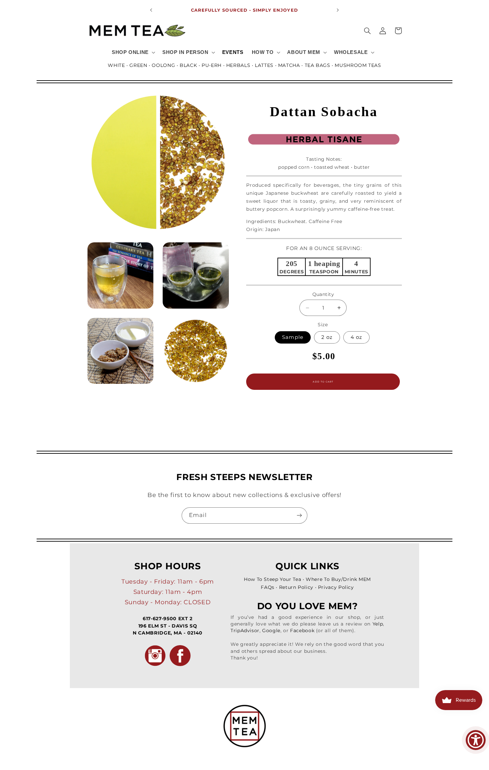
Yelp (378, 624)
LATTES (264, 65)
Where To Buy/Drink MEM (338, 579)
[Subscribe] (299, 515)
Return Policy (296, 587)
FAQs (267, 587)
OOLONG (163, 65)
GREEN (138, 65)
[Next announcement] (337, 10)
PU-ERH (212, 65)
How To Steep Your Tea (272, 579)
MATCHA (289, 65)
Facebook (302, 630)
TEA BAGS (317, 65)
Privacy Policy (336, 587)
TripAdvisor (245, 630)
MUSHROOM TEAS (358, 65)
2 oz (327, 337)
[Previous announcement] (151, 10)
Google (271, 630)
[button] (132, 52)
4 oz (356, 337)
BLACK (188, 65)
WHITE (116, 65)
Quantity (323, 294)
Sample (292, 337)
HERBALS (238, 65)
